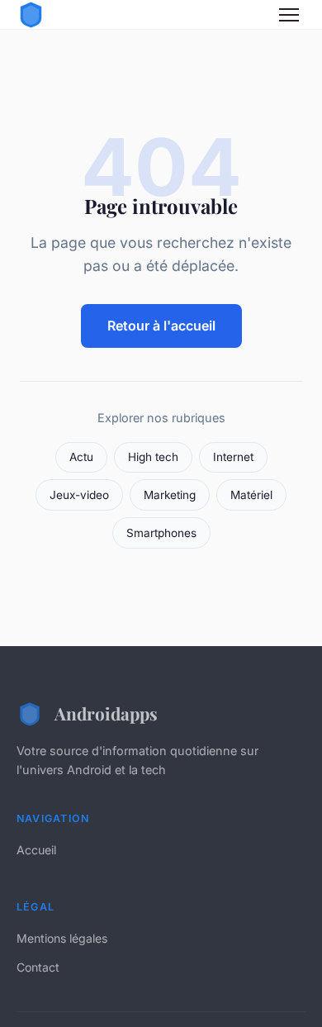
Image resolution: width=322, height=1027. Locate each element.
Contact (38, 967)
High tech (153, 457)
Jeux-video (79, 495)
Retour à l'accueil (161, 325)
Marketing (170, 495)
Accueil (36, 850)
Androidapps (106, 713)
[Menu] (288, 15)
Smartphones (161, 533)
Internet (233, 457)
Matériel (251, 495)
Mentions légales (62, 938)
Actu (81, 457)
